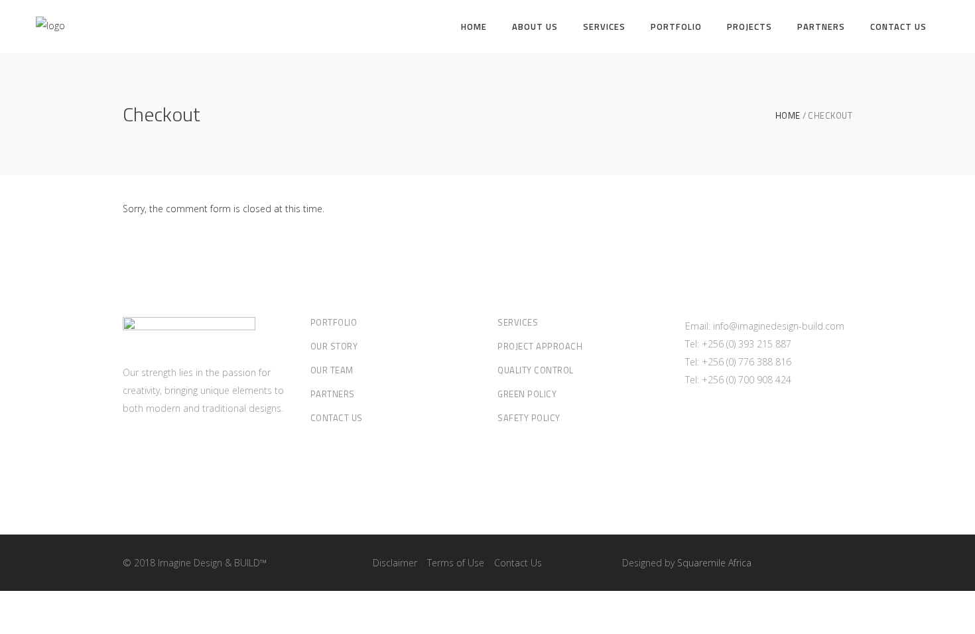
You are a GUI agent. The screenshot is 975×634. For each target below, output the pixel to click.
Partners (332, 394)
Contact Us (336, 417)
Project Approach (539, 346)
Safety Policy (528, 417)
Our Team (332, 370)
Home (788, 115)
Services (517, 322)
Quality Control (535, 370)
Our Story (334, 346)
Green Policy (526, 394)
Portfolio (334, 322)
